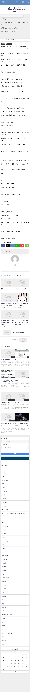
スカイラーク (5, 529)
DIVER (3, 461)
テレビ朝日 (4, 537)
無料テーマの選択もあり (8, 633)
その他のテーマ (5, 491)
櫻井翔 (3, 625)
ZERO (3, 483)
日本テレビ (4, 607)
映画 (3, 611)
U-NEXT (4, 476)
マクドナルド (5, 555)
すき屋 (3, 487)
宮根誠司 (4, 596)
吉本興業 (4, 588)
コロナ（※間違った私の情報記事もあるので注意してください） (15, 514)
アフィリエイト (5, 506)
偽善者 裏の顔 (5, 577)
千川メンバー (5, 585)
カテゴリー (4, 444)
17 (3, 663)
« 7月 (14, 671)
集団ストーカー (9, 43)
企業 (3, 574)
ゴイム (3, 522)
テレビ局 (4, 533)
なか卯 (3, 494)
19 (11, 663)
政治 (3, 603)
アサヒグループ (5, 502)
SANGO (4, 472)
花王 (3, 636)
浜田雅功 (3, 43)
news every (5, 465)
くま (15, 265)
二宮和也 (4, 566)
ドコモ (3, 544)
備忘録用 (4, 581)
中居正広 (4, 563)
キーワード (4, 438)
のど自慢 (4, 498)
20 (15, 663)
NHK (3, 469)
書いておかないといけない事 (9, 614)
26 (11, 666)
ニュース (4, 552)
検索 (15, 453)
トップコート (5, 541)
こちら (10, 31)
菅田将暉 (4, 640)
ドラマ (3, 548)
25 (7, 666)
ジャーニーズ (5, 526)
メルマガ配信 (5, 559)
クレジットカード (6, 509)
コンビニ (4, 518)
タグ (2, 450)
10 (3, 660)
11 (7, 660)
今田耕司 (4, 570)
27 (15, 666)
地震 (3, 592)
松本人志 (4, 622)
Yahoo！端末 (5, 480)
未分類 (3, 618)
